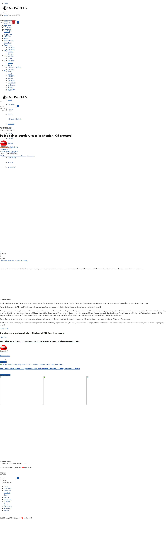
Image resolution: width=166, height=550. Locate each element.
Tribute (10, 58)
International (8, 34)
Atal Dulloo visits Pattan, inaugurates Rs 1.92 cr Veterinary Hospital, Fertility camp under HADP (40, 368)
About (6, 3)
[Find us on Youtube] (5, 12)
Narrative (10, 52)
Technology (7, 66)
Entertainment (8, 41)
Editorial (10, 138)
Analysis (10, 78)
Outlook (10, 109)
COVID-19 (8, 27)
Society (10, 74)
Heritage (10, 162)
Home (6, 16)
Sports (6, 38)
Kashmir (6, 30)
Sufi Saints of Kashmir (14, 67)
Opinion (10, 114)
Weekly (6, 45)
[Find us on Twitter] (3, 12)
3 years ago (4, 149)
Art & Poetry (11, 167)
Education (7, 51)
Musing (10, 72)
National (7, 32)
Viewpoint (11, 104)
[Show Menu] (0, 93)
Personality (11, 69)
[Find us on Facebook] (1, 12)
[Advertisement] (46, 122)
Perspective (11, 49)
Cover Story (11, 83)
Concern (10, 54)
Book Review (12, 157)
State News (8, 25)
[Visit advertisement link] (22, 404)
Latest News (9, 21)
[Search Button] (18, 22)
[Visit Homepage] (15, 10)
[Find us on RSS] (7, 12)
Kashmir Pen (14, 147)
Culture (10, 80)
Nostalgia (11, 56)
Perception (11, 47)
